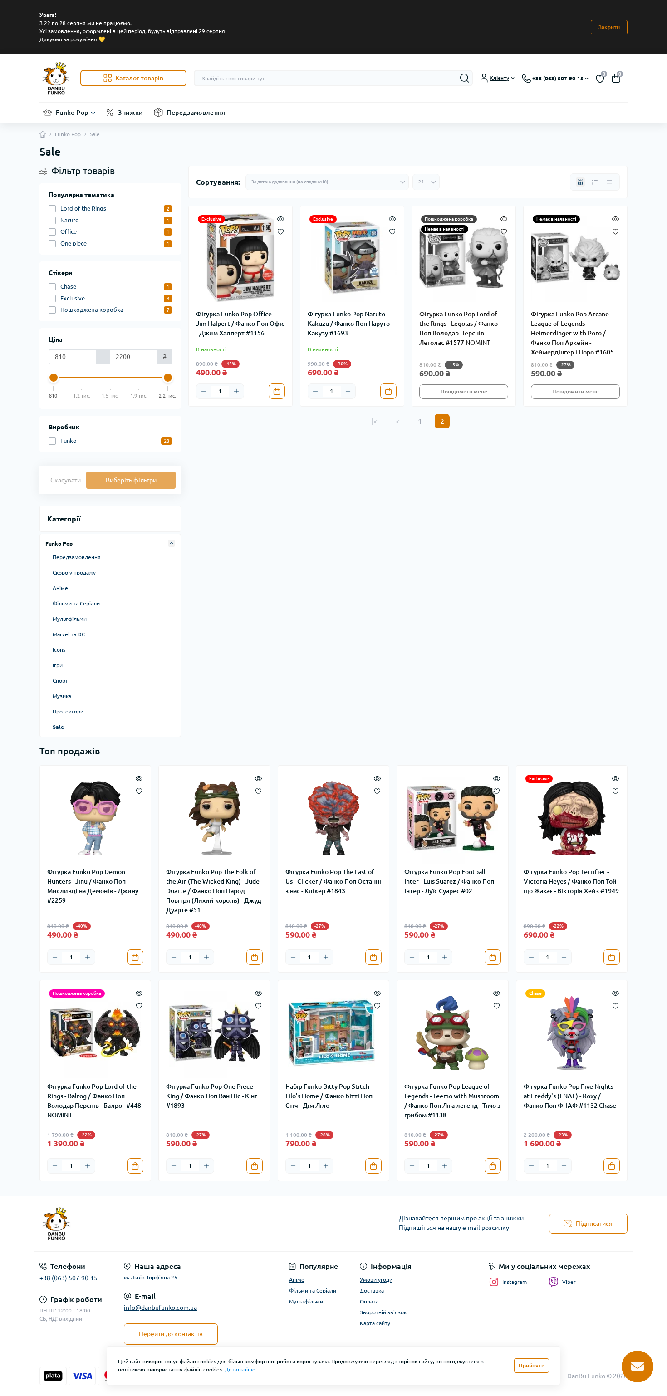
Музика (62, 696)
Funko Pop (72, 112)
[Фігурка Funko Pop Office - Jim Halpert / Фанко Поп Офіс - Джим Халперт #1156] (240, 257)
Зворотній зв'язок (383, 1312)
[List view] (594, 182)
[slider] (53, 377)
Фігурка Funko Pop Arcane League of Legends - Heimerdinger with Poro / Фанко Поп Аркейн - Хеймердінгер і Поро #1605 (572, 333)
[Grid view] (580, 182)
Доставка (372, 1290)
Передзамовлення (196, 112)
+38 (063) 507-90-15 (68, 1278)
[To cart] (277, 391)
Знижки (130, 112)
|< (375, 421)
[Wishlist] (280, 230)
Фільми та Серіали (76, 603)
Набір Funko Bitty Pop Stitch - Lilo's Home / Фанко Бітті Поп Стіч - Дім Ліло (329, 1096)
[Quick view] (280, 217)
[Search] (464, 78)
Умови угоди (376, 1280)
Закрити (609, 27)
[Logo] (56, 78)
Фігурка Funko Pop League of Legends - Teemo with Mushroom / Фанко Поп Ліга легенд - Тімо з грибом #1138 (452, 1101)
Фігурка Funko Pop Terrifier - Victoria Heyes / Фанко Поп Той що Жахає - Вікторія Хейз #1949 (571, 881)
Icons (59, 650)
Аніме (60, 588)
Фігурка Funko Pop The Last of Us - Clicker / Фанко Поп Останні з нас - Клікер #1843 (333, 881)
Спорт (60, 680)
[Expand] (171, 543)
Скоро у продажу (74, 572)
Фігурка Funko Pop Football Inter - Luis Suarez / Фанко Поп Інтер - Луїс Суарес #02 (449, 881)
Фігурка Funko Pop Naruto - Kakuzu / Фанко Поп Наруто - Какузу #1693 (350, 323)
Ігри (58, 665)
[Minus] (203, 391)
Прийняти (531, 1365)
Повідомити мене (464, 391)
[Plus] (236, 391)
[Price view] (609, 182)
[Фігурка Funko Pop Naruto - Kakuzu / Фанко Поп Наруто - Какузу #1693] (352, 257)
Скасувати (65, 480)
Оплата (369, 1301)
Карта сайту (375, 1323)
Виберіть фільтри (131, 480)
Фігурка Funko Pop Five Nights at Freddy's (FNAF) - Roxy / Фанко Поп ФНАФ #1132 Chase (570, 1096)
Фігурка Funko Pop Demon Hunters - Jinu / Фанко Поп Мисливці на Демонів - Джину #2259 (92, 886)
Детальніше (240, 1369)
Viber (569, 1282)
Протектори (68, 711)
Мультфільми (70, 619)
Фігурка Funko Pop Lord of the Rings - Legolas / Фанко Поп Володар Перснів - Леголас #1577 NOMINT (458, 328)
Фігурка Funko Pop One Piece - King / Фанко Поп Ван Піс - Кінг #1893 (211, 1096)
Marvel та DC (69, 634)
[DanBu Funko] (183, 1224)
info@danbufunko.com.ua (160, 1307)
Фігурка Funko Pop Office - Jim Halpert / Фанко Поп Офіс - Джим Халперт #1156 (240, 323)
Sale (58, 727)
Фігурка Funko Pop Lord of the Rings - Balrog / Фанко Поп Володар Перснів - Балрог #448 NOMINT (94, 1101)
